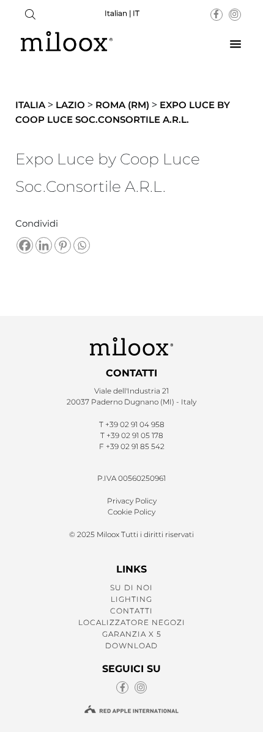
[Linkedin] (43, 245)
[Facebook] (25, 245)
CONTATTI (131, 610)
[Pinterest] (62, 245)
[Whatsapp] (81, 245)
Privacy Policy (132, 500)
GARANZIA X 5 (131, 634)
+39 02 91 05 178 (134, 435)
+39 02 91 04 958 (135, 424)
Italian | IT (122, 13)
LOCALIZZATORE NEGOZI (131, 622)
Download (131, 645)
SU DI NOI (131, 587)
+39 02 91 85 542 (135, 446)
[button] (235, 44)
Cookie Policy (131, 511)
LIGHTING (131, 599)
